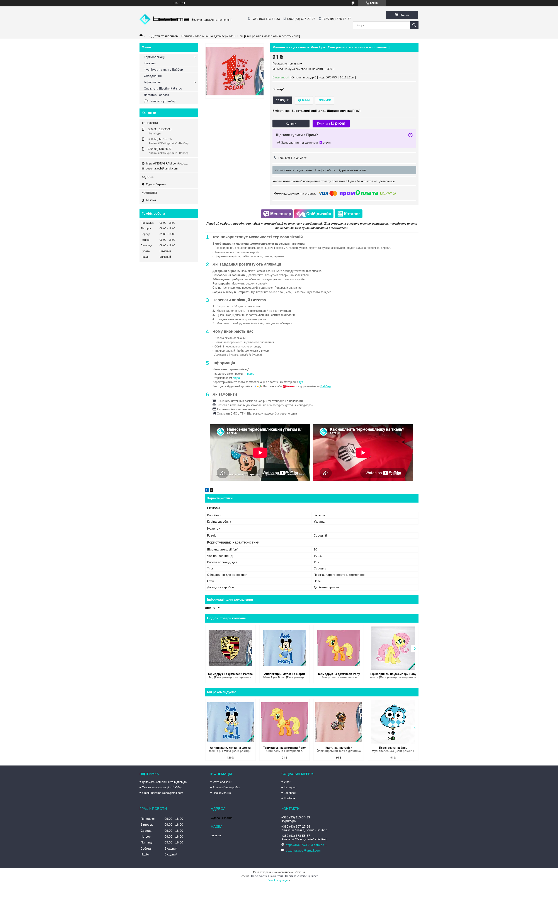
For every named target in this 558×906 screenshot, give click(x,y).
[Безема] (164, 23)
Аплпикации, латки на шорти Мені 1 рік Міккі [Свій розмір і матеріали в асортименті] (284, 675)
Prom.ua (300, 872)
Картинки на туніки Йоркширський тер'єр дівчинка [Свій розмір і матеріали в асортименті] (339, 749)
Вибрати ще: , (316, 110)
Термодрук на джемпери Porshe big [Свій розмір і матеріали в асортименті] (230, 675)
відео (250, 373)
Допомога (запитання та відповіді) (164, 782)
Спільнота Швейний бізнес (163, 88)
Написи (186, 36)
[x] (211, 490)
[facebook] (207, 490)
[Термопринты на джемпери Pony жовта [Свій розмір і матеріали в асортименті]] (393, 648)
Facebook (290, 792)
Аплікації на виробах (226, 787)
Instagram (290, 787)
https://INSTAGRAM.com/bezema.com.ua (168, 163)
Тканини (150, 63)
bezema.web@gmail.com (162, 168)
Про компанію (222, 792)
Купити (291, 123)
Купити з (323, 123)
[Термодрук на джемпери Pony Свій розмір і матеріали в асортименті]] (338, 648)
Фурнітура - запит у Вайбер (163, 69)
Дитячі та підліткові (164, 36)
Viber (287, 782)
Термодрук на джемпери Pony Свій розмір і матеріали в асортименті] (339, 675)
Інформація (152, 82)
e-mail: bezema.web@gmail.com (162, 792)
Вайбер (325, 386)
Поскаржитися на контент (267, 876)
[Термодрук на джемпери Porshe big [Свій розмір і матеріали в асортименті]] (230, 648)
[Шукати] (414, 25)
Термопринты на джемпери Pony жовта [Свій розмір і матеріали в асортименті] (393, 675)
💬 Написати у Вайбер (160, 101)
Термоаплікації (154, 57)
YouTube (289, 798)
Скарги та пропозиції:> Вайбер (162, 787)
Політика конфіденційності (301, 876)
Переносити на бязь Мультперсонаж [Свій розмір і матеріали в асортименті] (393, 749)
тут (301, 382)
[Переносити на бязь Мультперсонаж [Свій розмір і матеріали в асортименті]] (393, 722)
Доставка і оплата (156, 95)
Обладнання (153, 76)
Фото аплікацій (222, 782)
